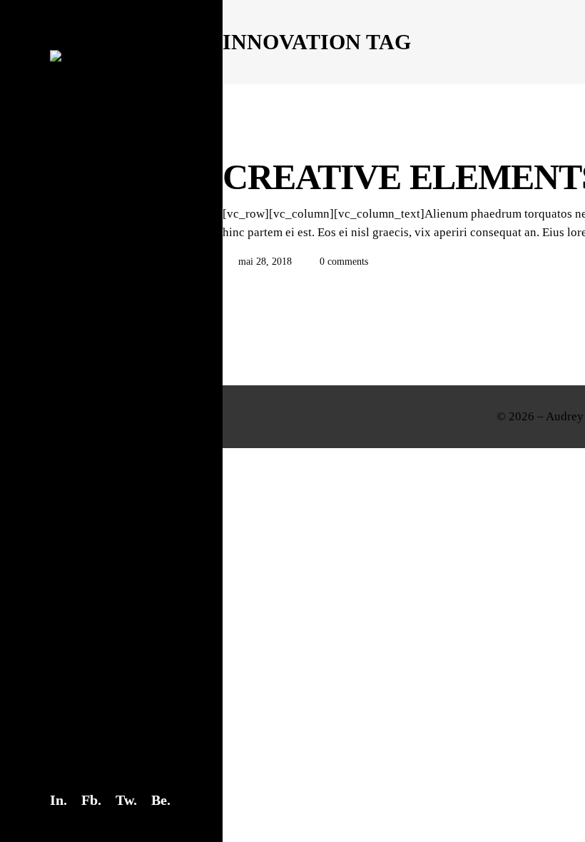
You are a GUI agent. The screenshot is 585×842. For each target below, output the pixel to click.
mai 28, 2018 (265, 261)
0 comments (342, 261)
